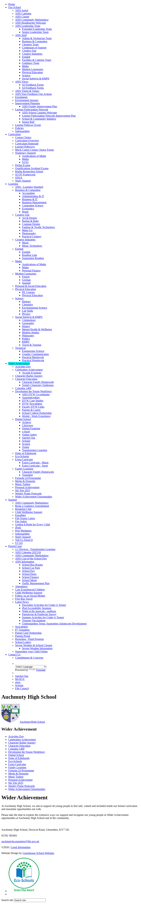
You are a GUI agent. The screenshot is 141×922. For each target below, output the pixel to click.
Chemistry (27, 304)
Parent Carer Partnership (28, 632)
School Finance (30, 577)
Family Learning (24, 468)
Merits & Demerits (25, 481)
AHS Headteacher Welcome (30, 22)
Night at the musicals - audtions (39, 611)
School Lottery (23, 642)
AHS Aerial (21, 10)
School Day (28, 570)
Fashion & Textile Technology (38, 227)
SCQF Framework (25, 174)
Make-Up (27, 230)
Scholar (26, 440)
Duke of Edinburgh (25, 453)
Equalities (20, 515)
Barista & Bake (30, 221)
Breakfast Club (23, 509)
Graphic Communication (35, 354)
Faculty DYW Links (33, 406)
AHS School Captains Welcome (39, 112)
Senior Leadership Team (35, 32)
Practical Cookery (31, 236)
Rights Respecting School (29, 171)
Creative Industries (32, 53)
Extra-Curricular (24, 459)
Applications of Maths (34, 155)
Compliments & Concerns (29, 657)
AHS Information (24, 561)
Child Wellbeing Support (28, 512)
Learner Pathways (25, 146)
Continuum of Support (34, 47)
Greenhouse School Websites (38, 853)
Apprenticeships (31, 397)
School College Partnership (37, 413)
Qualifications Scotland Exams (31, 168)
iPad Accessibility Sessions (36, 608)
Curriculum (14, 134)
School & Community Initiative (39, 118)
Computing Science (32, 205)
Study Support (23, 180)
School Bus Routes (32, 564)
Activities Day (23, 366)
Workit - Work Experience (36, 416)
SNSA (18, 177)
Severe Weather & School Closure (33, 645)
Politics (26, 338)
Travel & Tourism (31, 344)
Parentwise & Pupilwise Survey (39, 614)
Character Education (26, 378)
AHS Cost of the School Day (31, 558)
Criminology (29, 320)
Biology (26, 301)
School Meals (29, 580)
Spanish (26, 282)
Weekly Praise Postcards (28, 493)
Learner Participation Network (31, 109)
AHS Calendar (23, 13)
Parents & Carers (31, 409)
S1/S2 (25, 162)
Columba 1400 (23, 388)
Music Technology (32, 245)
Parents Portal (22, 636)
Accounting (28, 193)
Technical (20, 348)
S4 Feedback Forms (33, 87)
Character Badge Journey (29, 375)
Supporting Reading (33, 258)
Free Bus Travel (23, 598)
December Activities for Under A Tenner (44, 605)
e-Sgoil (26, 431)
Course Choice (23, 137)
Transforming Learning (34, 450)
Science (26, 75)
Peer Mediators (23, 530)
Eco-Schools (22, 456)
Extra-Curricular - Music (35, 462)
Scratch (26, 444)
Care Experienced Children (30, 589)
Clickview (27, 425)
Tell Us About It (24, 540)
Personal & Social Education (30, 286)
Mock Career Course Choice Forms (34, 149)
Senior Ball (28, 121)
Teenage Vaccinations (34, 620)
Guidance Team (30, 63)
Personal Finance (31, 270)
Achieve (26, 422)
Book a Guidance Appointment (32, 505)
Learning (13, 183)
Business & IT (30, 199)
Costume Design (31, 224)
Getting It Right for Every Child (32, 524)
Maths (25, 66)
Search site (7, 900)
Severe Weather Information (37, 648)
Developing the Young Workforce (33, 391)
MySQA (20, 679)
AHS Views (21, 81)
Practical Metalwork (33, 357)
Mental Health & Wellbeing (37, 329)
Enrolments (21, 97)
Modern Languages (32, 69)
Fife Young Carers (25, 518)
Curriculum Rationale (27, 143)
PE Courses (28, 292)
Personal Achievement (27, 487)
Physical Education (32, 72)
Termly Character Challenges (38, 385)
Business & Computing (34, 41)
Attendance (21, 586)
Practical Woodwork (33, 360)
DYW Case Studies (32, 400)
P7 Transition (22, 629)
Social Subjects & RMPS (35, 78)
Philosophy (28, 335)
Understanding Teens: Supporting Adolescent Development (54, 623)
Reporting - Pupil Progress (29, 639)
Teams (25, 447)
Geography (28, 323)
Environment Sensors (26, 100)
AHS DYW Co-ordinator (36, 394)
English (26, 56)
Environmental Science (34, 307)
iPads (18, 527)
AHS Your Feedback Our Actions (33, 94)
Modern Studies (30, 332)
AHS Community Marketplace (31, 19)
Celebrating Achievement (29, 369)
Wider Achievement (19, 363)
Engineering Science (33, 351)
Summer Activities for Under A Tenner (43, 617)
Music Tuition (22, 484)
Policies (19, 128)
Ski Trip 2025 (22, 490)
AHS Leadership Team (27, 25)
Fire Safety (21, 521)
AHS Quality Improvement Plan (39, 106)
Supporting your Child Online (31, 651)
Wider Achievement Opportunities (33, 496)
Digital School (23, 419)
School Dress (29, 574)
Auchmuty (32, 721)
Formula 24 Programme (28, 478)
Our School (14, 7)
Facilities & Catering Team (36, 59)
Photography (29, 233)
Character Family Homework (38, 382)
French (26, 276)
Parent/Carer (15, 546)
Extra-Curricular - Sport (35, 465)
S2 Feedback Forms (33, 84)
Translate (41, 669)
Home (11, 4)
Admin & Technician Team (37, 38)
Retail (25, 211)
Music (25, 242)
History (26, 326)
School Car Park (31, 567)
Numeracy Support (25, 152)
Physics (26, 313)
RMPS (25, 341)
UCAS (19, 543)
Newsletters (21, 626)
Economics (28, 208)
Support (12, 499)
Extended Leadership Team (37, 29)
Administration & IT (33, 196)
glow (18, 682)
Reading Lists (29, 255)
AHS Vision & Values (27, 90)
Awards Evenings (31, 372)
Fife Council (22, 688)
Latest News (22, 601)
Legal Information (20, 847)
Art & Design (29, 217)
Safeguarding (22, 131)
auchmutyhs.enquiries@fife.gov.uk (20, 841)
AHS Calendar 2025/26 (28, 552)
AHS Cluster (22, 16)
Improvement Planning (27, 103)
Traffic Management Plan (36, 583)
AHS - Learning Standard (29, 186)
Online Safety (29, 434)
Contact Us (14, 654)
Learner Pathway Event (28, 125)
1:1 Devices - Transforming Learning (35, 549)
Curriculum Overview (27, 140)
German (26, 279)
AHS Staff (21, 35)
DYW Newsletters (32, 403)
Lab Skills (27, 310)
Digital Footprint (31, 428)
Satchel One (28, 437)
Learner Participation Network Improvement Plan (49, 115)
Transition (27, 474)
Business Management (34, 202)
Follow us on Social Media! (30, 595)
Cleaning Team (30, 44)
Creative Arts (29, 50)
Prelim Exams (22, 165)
